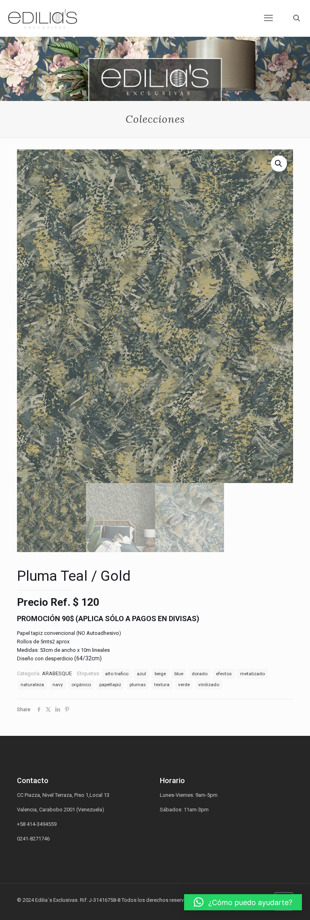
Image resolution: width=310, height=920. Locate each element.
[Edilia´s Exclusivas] (42, 18)
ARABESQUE (57, 673)
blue (178, 673)
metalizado (252, 673)
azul (141, 673)
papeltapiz (110, 684)
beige (160, 673)
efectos (224, 673)
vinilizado (208, 684)
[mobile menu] (268, 18)
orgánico (81, 684)
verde (184, 684)
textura (162, 684)
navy (57, 684)
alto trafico (116, 673)
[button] (243, 902)
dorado (199, 673)
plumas (138, 684)
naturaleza (32, 684)
